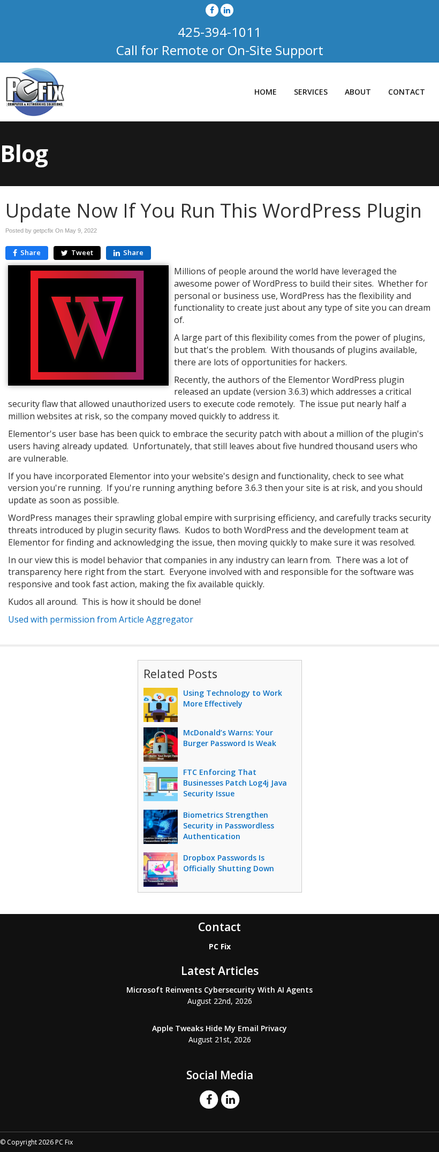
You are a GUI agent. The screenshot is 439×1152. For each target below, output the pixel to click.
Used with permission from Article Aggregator (100, 619)
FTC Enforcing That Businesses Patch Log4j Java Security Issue (235, 782)
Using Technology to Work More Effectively (232, 698)
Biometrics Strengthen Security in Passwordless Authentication (228, 825)
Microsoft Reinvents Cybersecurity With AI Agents (219, 990)
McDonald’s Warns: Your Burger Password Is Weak (229, 737)
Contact (406, 92)
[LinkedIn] (227, 9)
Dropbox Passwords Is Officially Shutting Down (228, 863)
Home (265, 92)
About (358, 92)
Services (311, 92)
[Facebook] (212, 9)
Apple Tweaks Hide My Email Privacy (219, 1028)
